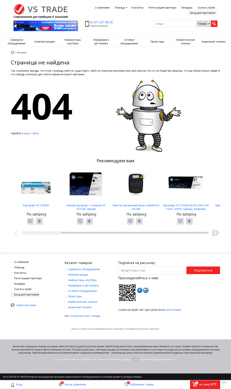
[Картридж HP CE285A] (36, 185)
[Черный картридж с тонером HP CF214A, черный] (86, 185)
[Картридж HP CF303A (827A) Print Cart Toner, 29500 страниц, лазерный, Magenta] (186, 185)
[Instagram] (146, 290)
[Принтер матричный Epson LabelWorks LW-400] (136, 185)
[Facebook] (139, 290)
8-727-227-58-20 (102, 22)
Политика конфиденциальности (157, 359)
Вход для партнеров (202, 12)
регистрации (173, 309)
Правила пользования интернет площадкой (105, 359)
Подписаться (203, 270)
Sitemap (75, 359)
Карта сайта (62, 359)
